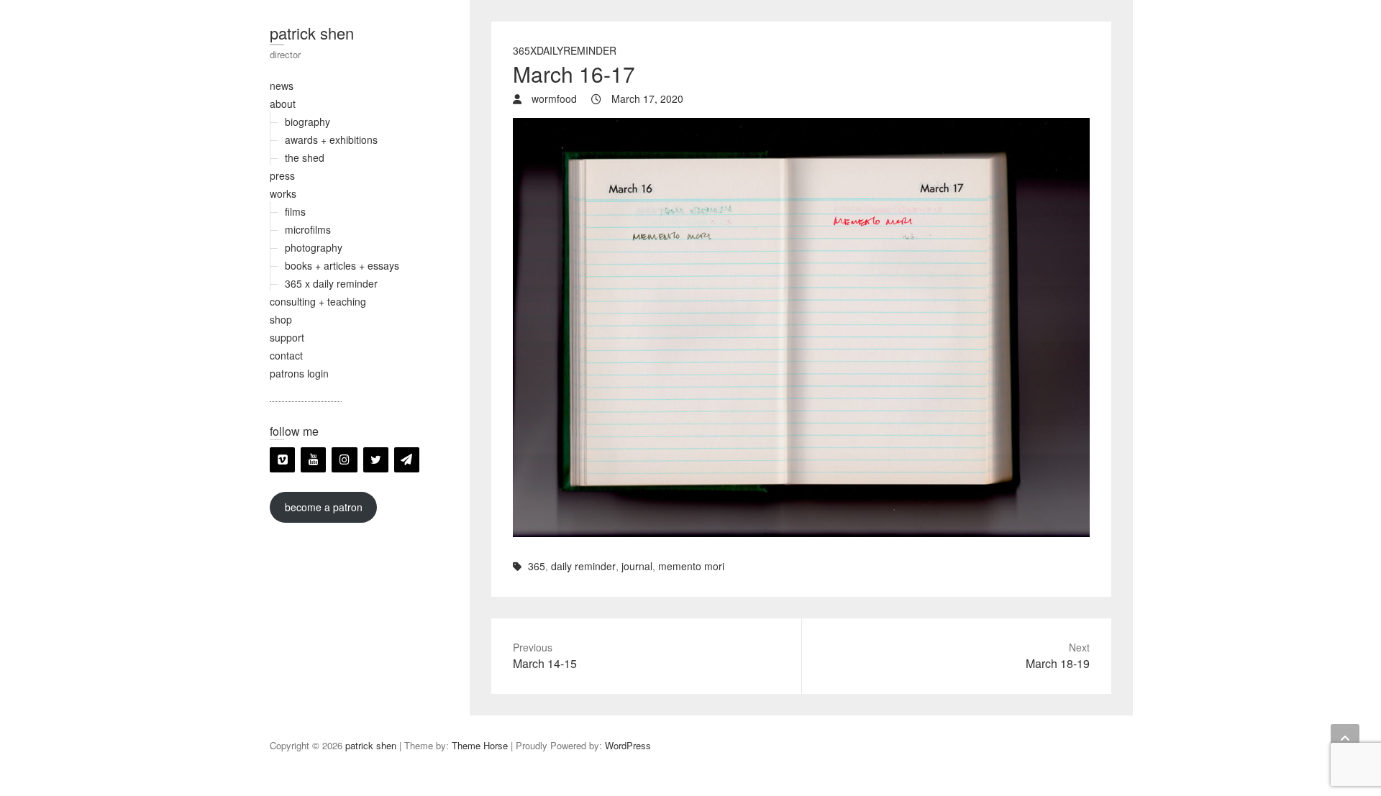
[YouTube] (313, 459)
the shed (304, 157)
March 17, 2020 (646, 98)
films (295, 211)
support (287, 337)
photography (313, 247)
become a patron (324, 507)
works (283, 193)
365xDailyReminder (564, 50)
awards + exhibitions (331, 139)
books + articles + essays (342, 265)
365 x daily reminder (331, 283)
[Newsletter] (406, 459)
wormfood (553, 98)
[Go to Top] (1345, 738)
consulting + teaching (318, 301)
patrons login (299, 373)
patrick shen (312, 33)
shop (281, 319)
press (282, 175)
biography (307, 121)
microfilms (308, 229)
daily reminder (583, 566)
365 (536, 566)
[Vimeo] (282, 459)
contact (286, 355)
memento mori (691, 566)
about (283, 103)
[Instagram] (344, 459)
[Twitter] (375, 459)
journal (636, 566)
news (281, 85)
